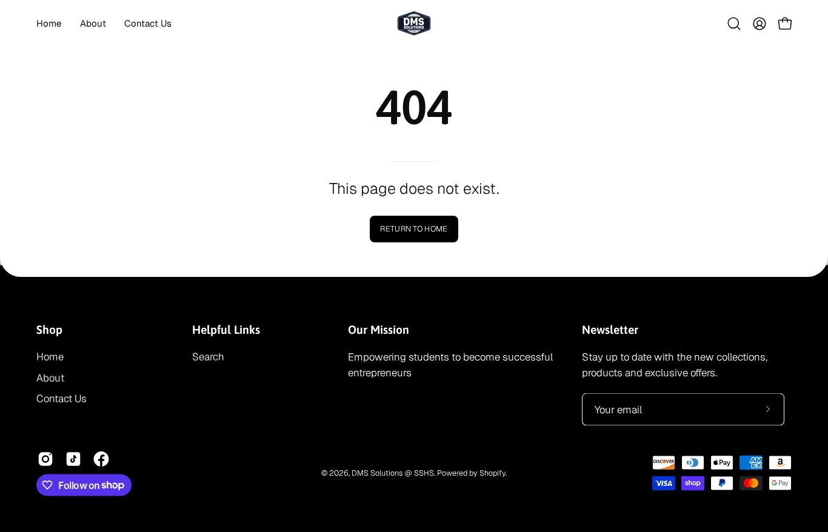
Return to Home (413, 229)
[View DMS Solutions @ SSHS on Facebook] (101, 459)
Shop (49, 329)
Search (208, 357)
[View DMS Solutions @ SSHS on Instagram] (45, 459)
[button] (734, 23)
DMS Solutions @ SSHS (393, 472)
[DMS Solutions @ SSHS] (414, 23)
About (50, 377)
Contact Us (61, 398)
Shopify (492, 472)
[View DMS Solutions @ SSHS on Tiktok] (73, 459)
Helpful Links (226, 329)
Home (50, 357)
